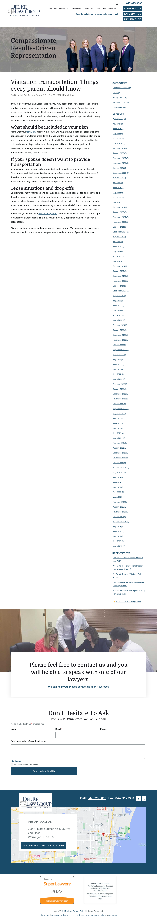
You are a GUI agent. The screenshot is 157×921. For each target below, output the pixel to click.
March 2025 (117, 202)
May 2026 (117, 134)
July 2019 (117, 527)
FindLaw (113, 915)
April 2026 (117, 139)
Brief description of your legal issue (28, 741)
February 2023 (119, 325)
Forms (104, 8)
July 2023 (117, 301)
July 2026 (117, 124)
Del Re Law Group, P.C (72, 911)
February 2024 (119, 266)
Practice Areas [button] (75, 8)
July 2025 (117, 183)
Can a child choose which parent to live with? (128, 559)
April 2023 (117, 315)
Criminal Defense (120, 88)
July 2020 (117, 477)
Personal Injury (119, 102)
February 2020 (119, 502)
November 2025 (119, 163)
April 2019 (117, 541)
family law (31, 132)
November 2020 (119, 458)
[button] (154, 904)
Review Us (112, 8)
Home (50, 8)
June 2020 (117, 482)
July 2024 (117, 242)
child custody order (48, 213)
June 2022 (117, 364)
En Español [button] (132, 14)
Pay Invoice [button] (132, 19)
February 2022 (119, 384)
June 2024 (117, 247)
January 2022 (118, 389)
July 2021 (117, 418)
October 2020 (118, 463)
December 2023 (119, 276)
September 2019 (119, 522)
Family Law (68, 95)
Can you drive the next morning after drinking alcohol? (128, 584)
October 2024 (118, 227)
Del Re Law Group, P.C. (35, 95)
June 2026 (117, 129)
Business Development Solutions (91, 915)
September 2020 (119, 468)
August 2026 (118, 119)
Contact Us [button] (132, 8)
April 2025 (117, 198)
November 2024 (119, 222)
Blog (98, 8)
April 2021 (117, 433)
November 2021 (119, 399)
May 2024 (117, 251)
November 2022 (119, 340)
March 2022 (117, 379)
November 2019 (119, 512)
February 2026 (119, 148)
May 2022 (117, 369)
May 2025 (117, 193)
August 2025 (118, 178)
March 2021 (117, 438)
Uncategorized (119, 107)
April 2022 (117, 374)
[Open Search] (117, 4)
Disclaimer (16, 761)
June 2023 (117, 306)
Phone (103, 729)
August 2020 (118, 472)
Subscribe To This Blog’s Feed (128, 602)
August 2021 (118, 414)
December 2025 (119, 158)
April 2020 (117, 492)
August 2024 (118, 237)
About (56, 8)
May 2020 (117, 487)
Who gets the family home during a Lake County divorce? (128, 567)
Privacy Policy (67, 915)
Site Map (55, 915)
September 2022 (119, 350)
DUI (114, 93)
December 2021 (119, 394)
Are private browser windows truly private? (127, 575)
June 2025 (117, 188)
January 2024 (118, 271)
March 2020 (117, 497)
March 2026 (117, 143)
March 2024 (117, 261)
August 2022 (118, 355)
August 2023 (118, 296)
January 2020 (118, 507)
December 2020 (119, 453)
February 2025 (119, 207)
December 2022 (119, 335)
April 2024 (117, 256)
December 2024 (119, 217)
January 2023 (118, 330)
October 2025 (118, 168)
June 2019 (117, 531)
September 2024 (119, 232)
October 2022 (118, 345)
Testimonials (88, 8)
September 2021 (119, 409)
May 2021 (117, 428)
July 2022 (117, 360)
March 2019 (117, 546)
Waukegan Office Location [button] (43, 845)
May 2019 (117, 536)
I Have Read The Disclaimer (26, 764)
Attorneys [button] (62, 8)
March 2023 (117, 320)
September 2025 (119, 173)
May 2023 (117, 310)
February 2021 (119, 443)
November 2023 (119, 281)
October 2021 (118, 404)
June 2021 (117, 423)
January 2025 (118, 212)
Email (58, 729)
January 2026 (118, 153)
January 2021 (118, 448)
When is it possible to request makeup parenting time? (129, 592)
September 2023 (119, 291)
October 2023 (118, 286)
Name (13, 729)
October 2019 (118, 517)
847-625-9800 (134, 3)
